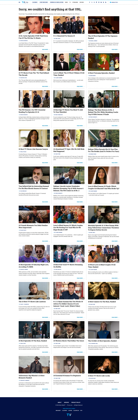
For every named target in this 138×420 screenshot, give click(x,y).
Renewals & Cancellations (56, 2)
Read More (45, 49)
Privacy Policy (75, 402)
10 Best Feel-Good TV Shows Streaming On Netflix (68, 266)
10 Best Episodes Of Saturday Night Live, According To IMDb (34, 266)
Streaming (75, 2)
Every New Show (44, 2)
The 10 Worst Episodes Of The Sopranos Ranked (102, 37)
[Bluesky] (101, 2)
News (66, 2)
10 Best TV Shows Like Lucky (99, 376)
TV (70, 2)
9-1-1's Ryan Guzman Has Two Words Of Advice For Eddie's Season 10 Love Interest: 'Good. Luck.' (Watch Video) (68, 304)
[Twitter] (92, 2)
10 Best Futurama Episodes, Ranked (101, 73)
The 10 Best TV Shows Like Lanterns (32, 302)
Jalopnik (64, 410)
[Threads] (94, 2)
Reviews (82, 2)
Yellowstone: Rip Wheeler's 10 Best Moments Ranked (31, 377)
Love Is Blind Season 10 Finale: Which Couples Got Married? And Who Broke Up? (103, 187)
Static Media (62, 405)
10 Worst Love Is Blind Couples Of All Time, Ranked (101, 266)
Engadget (58, 410)
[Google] (103, 2)
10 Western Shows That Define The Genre (68, 341)
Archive (66, 402)
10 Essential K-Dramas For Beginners (67, 376)
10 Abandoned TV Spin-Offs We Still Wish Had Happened (68, 150)
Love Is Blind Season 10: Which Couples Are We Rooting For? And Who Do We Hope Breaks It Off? (68, 227)
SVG (81, 410)
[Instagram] (98, 2)
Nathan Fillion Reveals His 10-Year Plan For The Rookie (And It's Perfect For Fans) (103, 150)
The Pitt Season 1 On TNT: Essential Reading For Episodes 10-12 (32, 111)
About (60, 402)
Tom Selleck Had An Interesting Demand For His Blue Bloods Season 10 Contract (34, 187)
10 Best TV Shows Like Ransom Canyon (33, 149)
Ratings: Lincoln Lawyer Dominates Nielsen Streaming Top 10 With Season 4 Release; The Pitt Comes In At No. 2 (68, 188)
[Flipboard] (96, 2)
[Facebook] (89, 2)
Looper (70, 410)
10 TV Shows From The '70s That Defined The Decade (34, 74)
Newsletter (115, 2)
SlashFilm (76, 410)
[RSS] (105, 2)
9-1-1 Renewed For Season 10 (64, 36)
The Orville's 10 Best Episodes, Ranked (102, 341)
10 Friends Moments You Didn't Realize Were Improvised (33, 226)
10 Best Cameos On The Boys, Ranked (102, 302)
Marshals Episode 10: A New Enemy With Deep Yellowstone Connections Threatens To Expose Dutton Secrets (103, 227)
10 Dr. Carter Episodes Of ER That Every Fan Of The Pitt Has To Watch (33, 37)
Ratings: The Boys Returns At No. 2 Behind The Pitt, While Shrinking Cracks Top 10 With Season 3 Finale (103, 112)
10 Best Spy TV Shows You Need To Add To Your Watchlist (68, 111)
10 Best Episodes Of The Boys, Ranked (33, 341)
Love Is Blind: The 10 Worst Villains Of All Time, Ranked (68, 74)
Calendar (34, 2)
